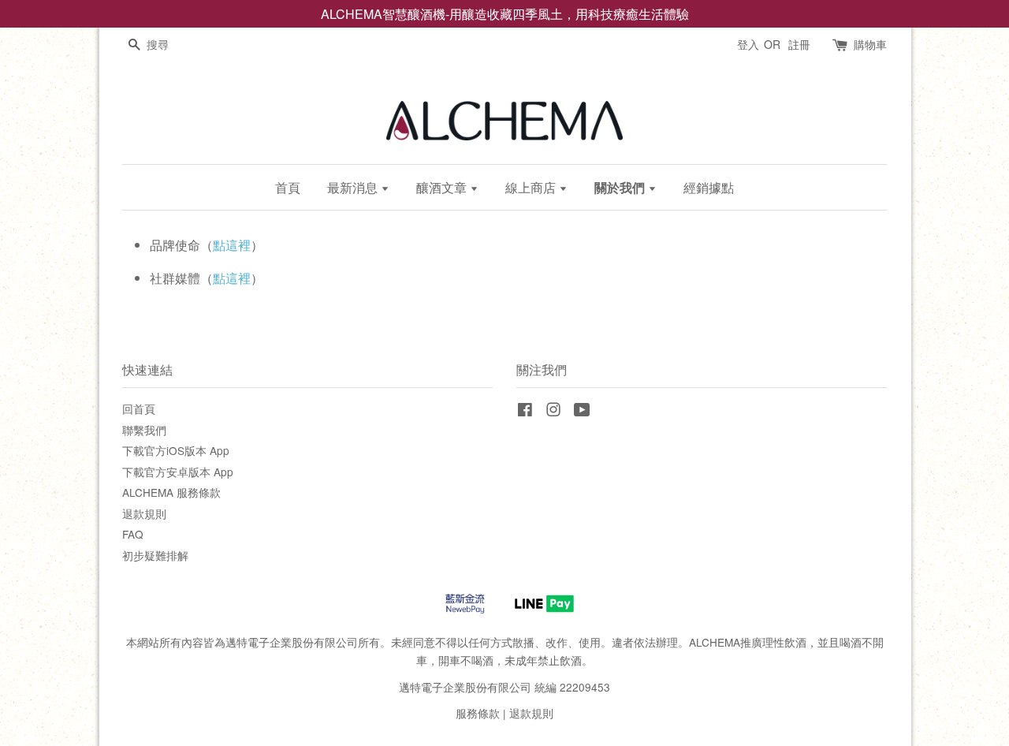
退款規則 (144, 513)
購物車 (870, 44)
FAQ (132, 534)
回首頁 (138, 408)
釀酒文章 (443, 187)
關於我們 (621, 187)
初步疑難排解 (155, 555)
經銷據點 (708, 187)
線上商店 (532, 187)
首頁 (287, 187)
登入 (748, 44)
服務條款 (478, 713)
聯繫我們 (144, 430)
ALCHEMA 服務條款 (171, 492)
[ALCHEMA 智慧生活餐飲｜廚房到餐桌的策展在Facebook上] (525, 412)
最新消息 (354, 187)
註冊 (799, 44)
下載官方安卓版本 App (177, 471)
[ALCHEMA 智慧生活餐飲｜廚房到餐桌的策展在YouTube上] (582, 412)
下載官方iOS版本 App (175, 450)
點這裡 (232, 245)
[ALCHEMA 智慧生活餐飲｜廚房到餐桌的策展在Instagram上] (553, 412)
